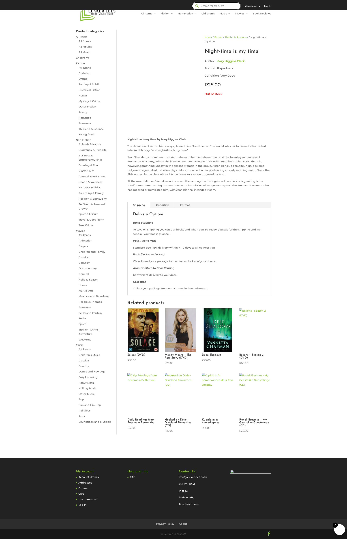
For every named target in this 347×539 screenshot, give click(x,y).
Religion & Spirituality (93, 198)
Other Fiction (87, 106)
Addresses (85, 482)
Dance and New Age (92, 371)
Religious (85, 410)
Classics (84, 257)
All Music (84, 52)
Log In (267, 6)
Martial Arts (86, 290)
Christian (84, 73)
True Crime (86, 225)
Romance (85, 117)
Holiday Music (88, 388)
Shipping (139, 205)
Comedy (84, 262)
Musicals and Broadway (94, 296)
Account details (88, 477)
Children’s (208, 13)
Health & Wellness (90, 182)
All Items (146, 13)
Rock (82, 416)
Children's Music (89, 355)
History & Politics (89, 187)
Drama (83, 78)
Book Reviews (262, 13)
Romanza (85, 123)
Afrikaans (85, 67)
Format (185, 205)
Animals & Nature (90, 144)
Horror (83, 95)
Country (84, 366)
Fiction (165, 13)
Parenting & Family (91, 193)
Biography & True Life (93, 150)
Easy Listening (88, 377)
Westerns (85, 339)
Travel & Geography (91, 219)
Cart (81, 493)
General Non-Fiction (92, 176)
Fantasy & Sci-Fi (89, 84)
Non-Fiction (185, 13)
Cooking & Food (89, 165)
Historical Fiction (89, 90)
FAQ (133, 477)
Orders (82, 488)
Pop (81, 399)
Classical (84, 360)
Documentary (88, 268)
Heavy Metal (87, 382)
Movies (239, 13)
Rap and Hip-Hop (90, 405)
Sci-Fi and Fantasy (90, 313)
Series (83, 318)
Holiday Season (88, 279)
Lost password (87, 499)
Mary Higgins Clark (231, 61)
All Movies (85, 46)
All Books (85, 41)
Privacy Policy (165, 523)
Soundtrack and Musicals (95, 421)
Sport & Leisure (88, 214)
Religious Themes (90, 301)
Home (208, 37)
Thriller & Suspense (91, 129)
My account (251, 6)
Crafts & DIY (86, 171)
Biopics (83, 246)
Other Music (87, 394)
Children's (82, 57)
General (84, 274)
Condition (162, 205)
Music (223, 13)
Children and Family (92, 251)
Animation (85, 240)
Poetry (83, 112)
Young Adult (87, 134)
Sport (82, 324)
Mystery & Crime (89, 101)
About (183, 523)
